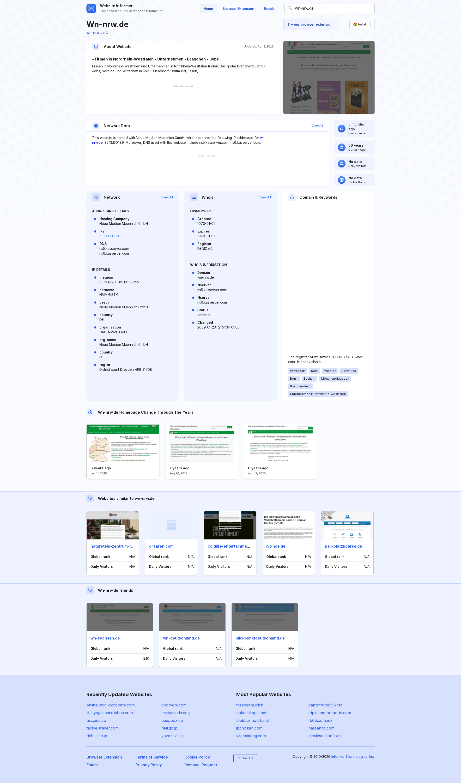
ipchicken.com (249, 728)
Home (208, 8)
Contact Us (245, 758)
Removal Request (200, 764)
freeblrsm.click (249, 705)
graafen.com (161, 546)
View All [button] (317, 126)
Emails (269, 8)
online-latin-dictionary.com (110, 705)
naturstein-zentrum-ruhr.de (117, 546)
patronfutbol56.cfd (325, 705)
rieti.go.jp (169, 728)
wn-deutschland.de (181, 638)
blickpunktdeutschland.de (260, 638)
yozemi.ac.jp (172, 735)
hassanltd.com (321, 728)
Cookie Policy (197, 757)
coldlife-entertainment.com (234, 546)
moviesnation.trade (325, 735)
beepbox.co (172, 720)
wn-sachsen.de (105, 638)
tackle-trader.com (102, 728)
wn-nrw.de (95, 32)
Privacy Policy (148, 764)
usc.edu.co (96, 720)
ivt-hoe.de (275, 546)
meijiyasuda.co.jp (176, 712)
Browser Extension (238, 8)
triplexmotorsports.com (329, 712)
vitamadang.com (251, 735)
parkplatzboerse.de (343, 546)
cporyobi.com (174, 705)
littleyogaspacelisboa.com (109, 712)
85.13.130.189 (109, 236)
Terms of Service (151, 757)
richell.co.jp (96, 735)
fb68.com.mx (320, 720)
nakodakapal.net (251, 712)
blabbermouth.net (252, 720)
